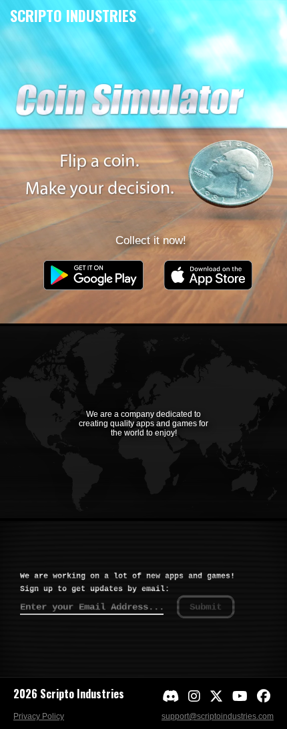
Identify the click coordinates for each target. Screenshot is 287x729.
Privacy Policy (38, 716)
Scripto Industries (73, 15)
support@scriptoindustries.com (218, 716)
